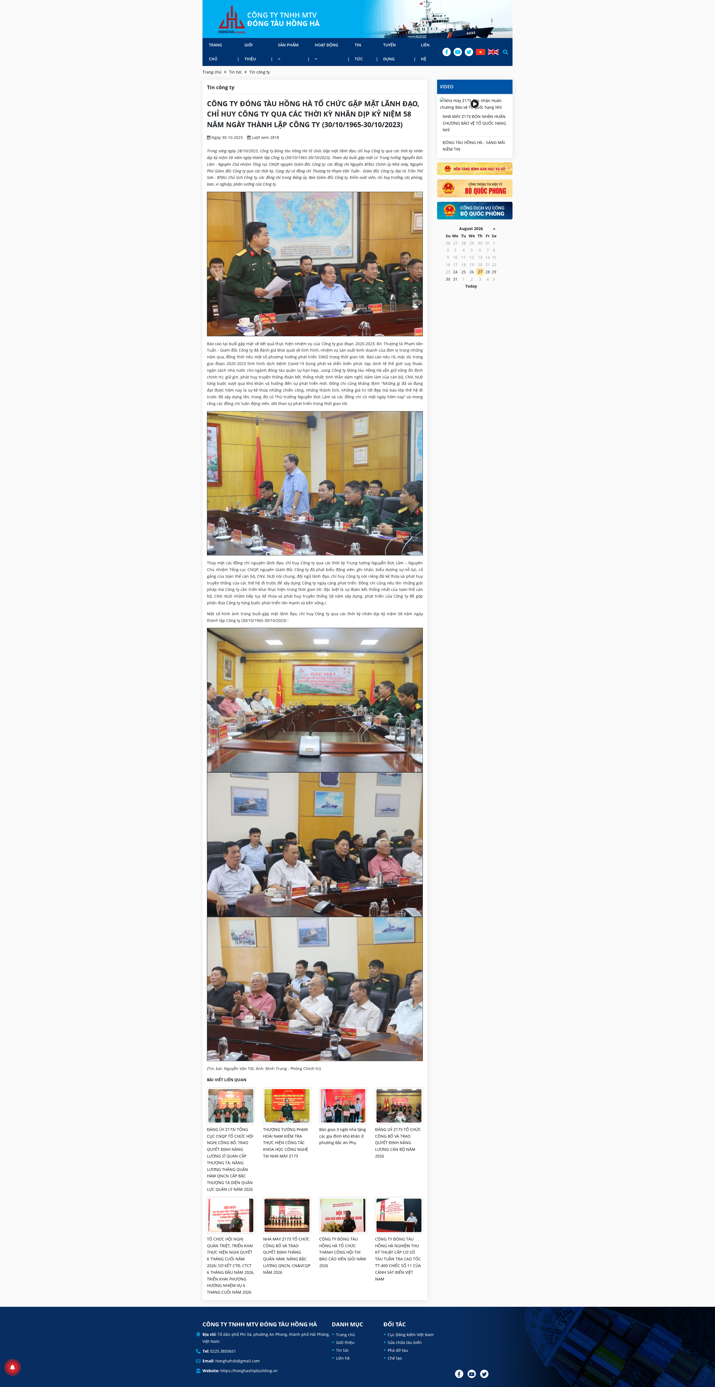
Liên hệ (425, 51)
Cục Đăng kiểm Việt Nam (411, 1334)
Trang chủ (215, 51)
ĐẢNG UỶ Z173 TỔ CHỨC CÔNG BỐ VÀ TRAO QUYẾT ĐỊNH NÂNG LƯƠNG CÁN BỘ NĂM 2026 (398, 1143)
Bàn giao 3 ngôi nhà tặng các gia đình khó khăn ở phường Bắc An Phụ (342, 1136)
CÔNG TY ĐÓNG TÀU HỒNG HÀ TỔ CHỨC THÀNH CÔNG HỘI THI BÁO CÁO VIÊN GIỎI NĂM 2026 (342, 1252)
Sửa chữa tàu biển (405, 1342)
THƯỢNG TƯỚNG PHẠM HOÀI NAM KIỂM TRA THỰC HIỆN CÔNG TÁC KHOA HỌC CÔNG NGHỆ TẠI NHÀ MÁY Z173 (285, 1143)
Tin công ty (259, 72)
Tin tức (359, 51)
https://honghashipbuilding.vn (249, 1370)
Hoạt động (326, 45)
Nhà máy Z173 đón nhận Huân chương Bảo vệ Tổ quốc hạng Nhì (474, 123)
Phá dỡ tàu (398, 1350)
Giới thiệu (250, 51)
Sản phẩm (288, 45)
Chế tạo (395, 1358)
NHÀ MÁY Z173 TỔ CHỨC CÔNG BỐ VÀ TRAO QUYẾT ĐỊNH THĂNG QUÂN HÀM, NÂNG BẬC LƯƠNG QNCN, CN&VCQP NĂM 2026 (286, 1255)
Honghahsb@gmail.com (237, 1361)
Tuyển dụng (389, 51)
